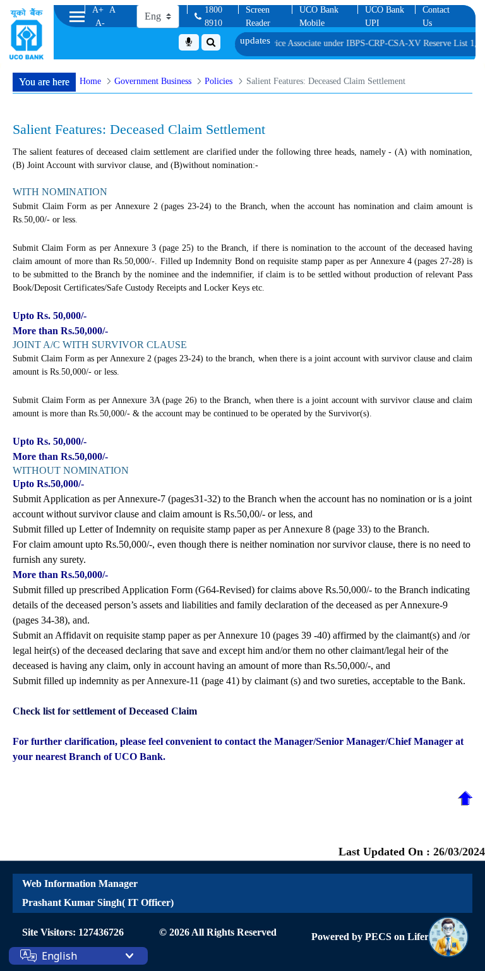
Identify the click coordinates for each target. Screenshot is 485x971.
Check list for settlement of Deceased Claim (105, 711)
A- (100, 23)
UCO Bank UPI (384, 16)
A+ (98, 10)
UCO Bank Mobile (318, 16)
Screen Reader (258, 16)
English (59, 956)
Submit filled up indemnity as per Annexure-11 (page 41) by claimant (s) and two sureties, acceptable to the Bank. (239, 680)
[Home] (26, 33)
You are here (44, 81)
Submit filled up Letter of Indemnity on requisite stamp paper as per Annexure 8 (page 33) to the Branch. (221, 529)
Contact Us (436, 16)
